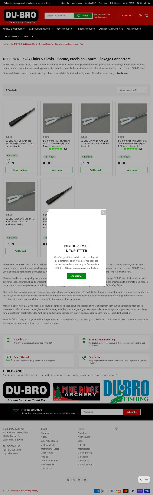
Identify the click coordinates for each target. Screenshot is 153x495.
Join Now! (76, 276)
